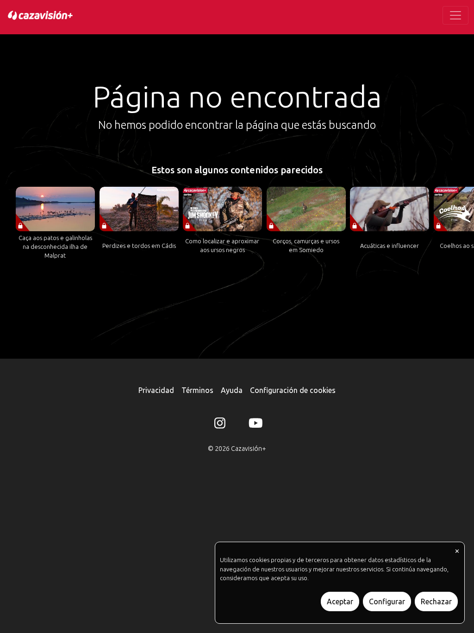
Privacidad (156, 390)
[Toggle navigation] (455, 15)
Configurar (387, 601)
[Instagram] (220, 425)
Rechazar (436, 601)
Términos (197, 390)
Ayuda (232, 390)
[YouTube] (254, 425)
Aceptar (340, 601)
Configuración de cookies (293, 390)
